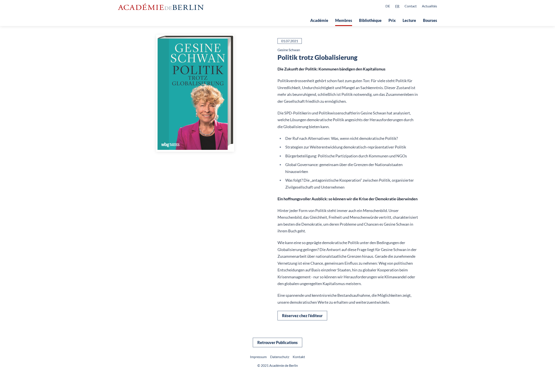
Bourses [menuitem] (430, 20)
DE (387, 6)
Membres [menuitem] (343, 20)
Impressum (258, 357)
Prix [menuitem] (392, 20)
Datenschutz (279, 357)
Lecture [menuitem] (409, 20)
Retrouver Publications (277, 342)
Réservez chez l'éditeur (302, 315)
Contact (411, 6)
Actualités (429, 6)
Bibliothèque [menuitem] (370, 20)
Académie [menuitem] (319, 20)
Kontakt (299, 357)
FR (397, 6)
